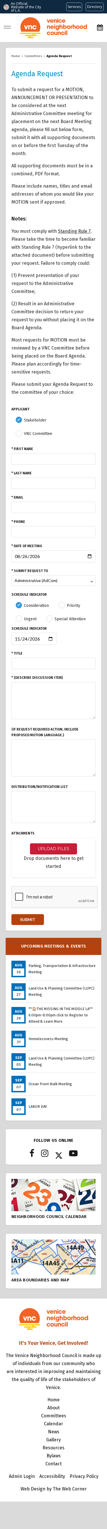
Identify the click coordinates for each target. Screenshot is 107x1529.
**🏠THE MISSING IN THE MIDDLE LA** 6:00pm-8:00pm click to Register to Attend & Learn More (61, 1015)
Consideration (36, 605)
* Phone (18, 522)
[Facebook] (32, 1155)
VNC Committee (38, 433)
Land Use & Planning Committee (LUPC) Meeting (61, 991)
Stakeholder (35, 420)
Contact (53, 1463)
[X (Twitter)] (59, 1155)
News (53, 1431)
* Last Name (21, 473)
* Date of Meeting (26, 546)
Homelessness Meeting (48, 1039)
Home (53, 1399)
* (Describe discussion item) (37, 678)
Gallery (53, 1439)
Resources (53, 1447)
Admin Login (22, 1476)
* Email (17, 497)
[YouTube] (73, 1155)
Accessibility (52, 1476)
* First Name (22, 449)
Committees (53, 1415)
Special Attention (70, 619)
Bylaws (54, 1455)
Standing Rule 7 (74, 231)
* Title (17, 653)
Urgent (30, 619)
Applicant (20, 409)
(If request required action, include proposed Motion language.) (44, 732)
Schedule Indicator (29, 595)
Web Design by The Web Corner (54, 1489)
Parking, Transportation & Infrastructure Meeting (62, 969)
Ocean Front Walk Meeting (50, 1084)
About (53, 1407)
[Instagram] (44, 1155)
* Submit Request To (29, 571)
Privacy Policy (84, 1476)
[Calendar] (100, 27)
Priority (73, 605)
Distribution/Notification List (39, 787)
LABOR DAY (38, 1106)
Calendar (53, 1423)
